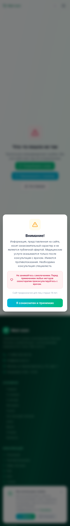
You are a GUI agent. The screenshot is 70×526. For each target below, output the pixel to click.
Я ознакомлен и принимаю (35, 303)
